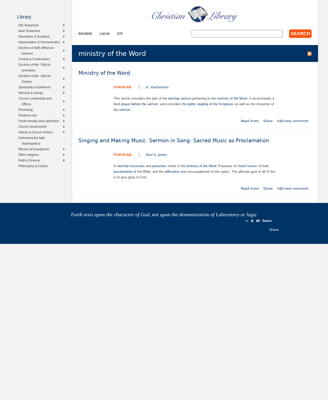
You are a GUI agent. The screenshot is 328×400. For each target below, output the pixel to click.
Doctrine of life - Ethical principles (35, 67)
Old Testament (29, 25)
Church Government (33, 126)
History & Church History (36, 132)
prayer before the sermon (139, 104)
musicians (137, 166)
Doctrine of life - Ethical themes (35, 78)
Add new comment (292, 121)
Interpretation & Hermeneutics (40, 42)
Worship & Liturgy (31, 92)
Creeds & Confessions (35, 59)
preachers (159, 166)
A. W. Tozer (261, 221)
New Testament (30, 31)
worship (123, 166)
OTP (120, 33)
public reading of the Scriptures (211, 104)
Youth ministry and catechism (39, 121)
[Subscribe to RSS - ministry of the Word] (310, 53)
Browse (85, 33)
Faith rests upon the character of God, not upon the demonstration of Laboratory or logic (164, 214)
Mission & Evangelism (34, 149)
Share (268, 121)
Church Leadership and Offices (36, 101)
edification (172, 172)
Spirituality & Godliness (35, 87)
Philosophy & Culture (34, 166)
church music (247, 166)
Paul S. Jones (156, 155)
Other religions (29, 154)
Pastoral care (28, 115)
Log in (104, 33)
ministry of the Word (232, 98)
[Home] (195, 14)
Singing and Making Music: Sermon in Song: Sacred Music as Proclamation (173, 141)
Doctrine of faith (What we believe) (37, 50)
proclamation (123, 172)
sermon (124, 110)
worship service (179, 98)
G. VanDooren (157, 87)
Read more (250, 121)
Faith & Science (30, 160)
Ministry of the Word (104, 73)
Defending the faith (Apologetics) (32, 140)
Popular (122, 87)
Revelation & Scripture (35, 36)
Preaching (26, 109)
